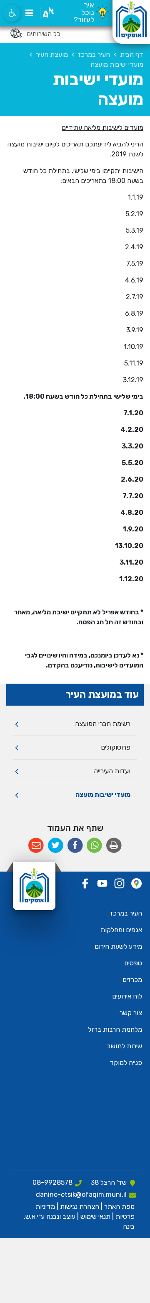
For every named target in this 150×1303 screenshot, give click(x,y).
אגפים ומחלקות (121, 930)
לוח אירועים (127, 996)
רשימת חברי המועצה (102, 724)
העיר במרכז (126, 913)
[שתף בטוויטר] (56, 846)
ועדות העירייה (112, 771)
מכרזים (132, 980)
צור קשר (131, 1013)
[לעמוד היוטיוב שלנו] (102, 883)
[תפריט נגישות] (11, 13)
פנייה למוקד (126, 1063)
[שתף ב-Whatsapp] (94, 846)
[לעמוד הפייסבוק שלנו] (85, 883)
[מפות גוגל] (136, 883)
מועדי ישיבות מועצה (102, 795)
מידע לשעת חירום (118, 946)
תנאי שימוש (94, 1216)
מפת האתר (119, 1206)
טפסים (133, 963)
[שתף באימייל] (36, 846)
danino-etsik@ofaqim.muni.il (81, 1194)
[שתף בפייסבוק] (75, 846)
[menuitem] (75, 724)
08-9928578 (52, 1182)
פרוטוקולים (115, 747)
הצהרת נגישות (79, 1206)
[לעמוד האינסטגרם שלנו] (119, 883)
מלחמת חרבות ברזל (115, 1029)
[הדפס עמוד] (114, 846)
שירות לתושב (124, 1046)
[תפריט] (29, 12)
